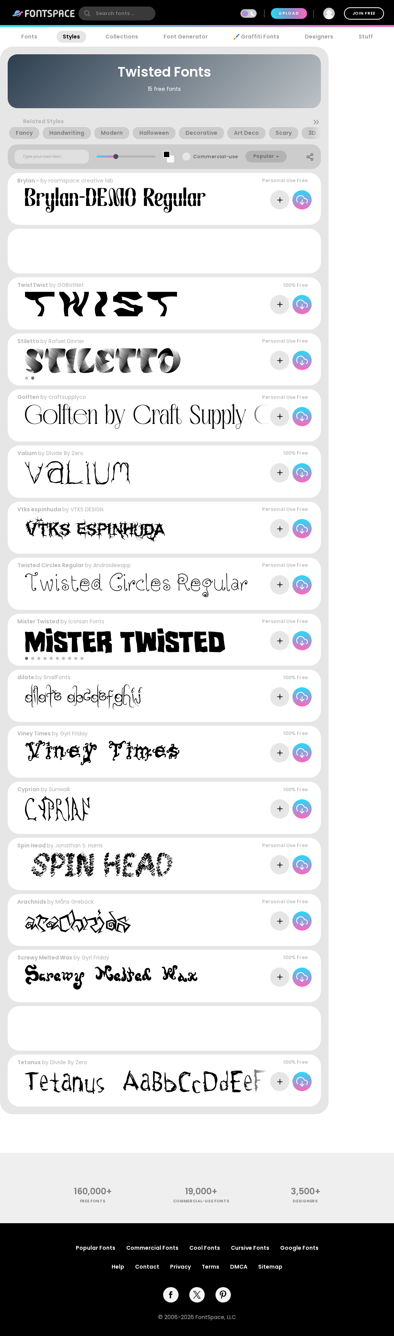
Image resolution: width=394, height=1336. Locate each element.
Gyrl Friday (74, 733)
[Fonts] (43, 13)
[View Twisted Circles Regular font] (136, 584)
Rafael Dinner (66, 341)
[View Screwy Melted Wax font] (111, 976)
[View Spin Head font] (98, 864)
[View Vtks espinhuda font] (95, 528)
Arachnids (31, 902)
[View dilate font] (83, 696)
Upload (289, 13)
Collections (121, 36)
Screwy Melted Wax (44, 957)
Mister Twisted (38, 621)
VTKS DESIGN (87, 509)
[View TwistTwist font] (104, 304)
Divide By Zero (64, 453)
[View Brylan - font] (115, 200)
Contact (147, 1267)
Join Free (364, 13)
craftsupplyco (67, 397)
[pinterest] (223, 1295)
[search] (116, 13)
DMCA (238, 1267)
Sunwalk (59, 789)
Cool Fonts (204, 1248)
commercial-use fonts (201, 1201)
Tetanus (29, 1062)
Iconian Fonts (86, 621)
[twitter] (197, 1295)
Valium (27, 453)
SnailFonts (56, 677)
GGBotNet (70, 285)
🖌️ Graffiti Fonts (256, 36)
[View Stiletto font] (102, 360)
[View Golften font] (156, 416)
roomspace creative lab (80, 180)
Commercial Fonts (152, 1248)
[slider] (116, 156)
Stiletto (28, 341)
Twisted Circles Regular (50, 565)
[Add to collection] (279, 199)
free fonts (93, 1201)
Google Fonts (299, 1248)
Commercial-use (215, 156)
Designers (319, 36)
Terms (210, 1267)
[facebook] (171, 1295)
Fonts (29, 36)
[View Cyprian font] (57, 808)
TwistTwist (32, 285)
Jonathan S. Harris (79, 845)
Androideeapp (112, 565)
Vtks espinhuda (39, 509)
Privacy (180, 1267)
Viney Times (34, 733)
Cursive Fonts (250, 1248)
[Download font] (302, 199)
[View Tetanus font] (166, 1081)
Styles (71, 36)
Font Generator (186, 36)
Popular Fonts (95, 1248)
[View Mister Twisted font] (125, 640)
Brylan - (28, 180)
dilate (25, 677)
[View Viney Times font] (102, 752)
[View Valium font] (77, 472)
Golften (28, 397)
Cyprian (28, 789)
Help (118, 1267)
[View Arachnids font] (78, 921)
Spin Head (31, 845)
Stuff (366, 36)
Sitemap (270, 1267)
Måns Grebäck (74, 902)
